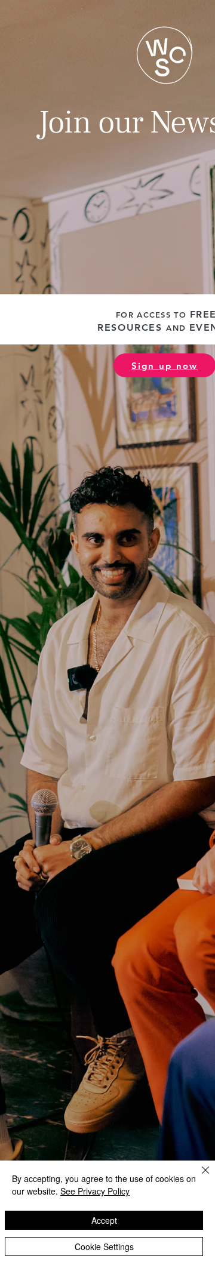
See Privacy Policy (95, 1191)
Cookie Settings (104, 1246)
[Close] (198, 1177)
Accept (104, 1220)
